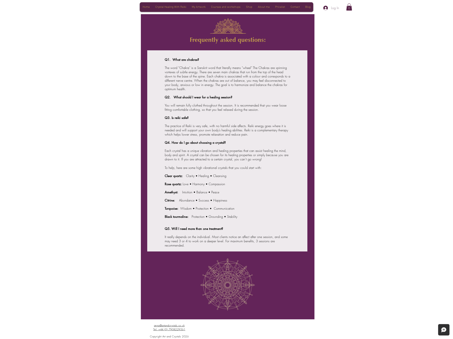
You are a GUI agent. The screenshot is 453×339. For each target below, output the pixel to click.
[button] (349, 7)
